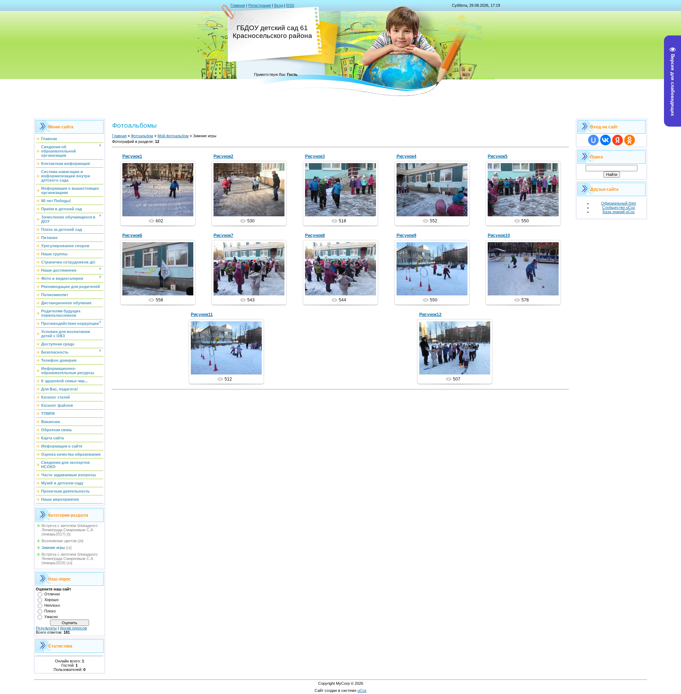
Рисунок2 (223, 156)
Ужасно (51, 617)
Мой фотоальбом (173, 136)
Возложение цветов (59, 541)
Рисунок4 (406, 156)
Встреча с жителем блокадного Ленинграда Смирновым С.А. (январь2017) (69, 529)
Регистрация (259, 5)
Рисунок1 (132, 156)
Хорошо (51, 600)
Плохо (50, 611)
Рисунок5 (498, 156)
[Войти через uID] (593, 140)
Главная (238, 5)
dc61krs (160, 195)
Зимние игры (53, 547)
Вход (278, 5)
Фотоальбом (142, 136)
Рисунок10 (499, 235)
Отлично (52, 594)
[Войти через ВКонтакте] (605, 140)
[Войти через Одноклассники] (629, 140)
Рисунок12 (430, 314)
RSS (290, 5)
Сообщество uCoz (618, 207)
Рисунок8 (315, 235)
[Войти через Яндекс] (617, 140)
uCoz (362, 690)
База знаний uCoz (619, 212)
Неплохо (52, 605)
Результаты (46, 628)
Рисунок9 (406, 235)
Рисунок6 (132, 235)
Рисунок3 (315, 156)
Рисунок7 (223, 235)
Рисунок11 (202, 314)
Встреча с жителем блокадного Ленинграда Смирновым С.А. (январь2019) (69, 558)
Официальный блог (618, 203)
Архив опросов (73, 628)
